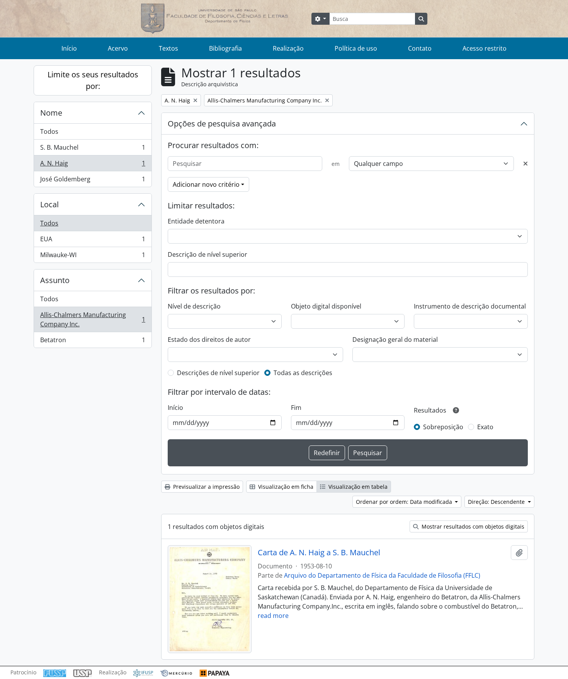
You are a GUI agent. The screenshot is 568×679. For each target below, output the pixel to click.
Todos (49, 131)
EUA (92, 241)
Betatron (92, 342)
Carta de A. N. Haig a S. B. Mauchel (319, 552)
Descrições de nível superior (218, 373)
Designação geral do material (395, 339)
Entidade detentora (196, 221)
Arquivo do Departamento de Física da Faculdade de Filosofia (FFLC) (382, 575)
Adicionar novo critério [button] (206, 184)
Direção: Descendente (497, 501)
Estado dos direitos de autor (209, 339)
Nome (51, 112)
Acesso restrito (485, 48)
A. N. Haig (92, 165)
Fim (296, 407)
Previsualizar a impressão (206, 486)
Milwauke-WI (92, 257)
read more (273, 615)
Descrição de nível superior (207, 254)
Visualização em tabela (357, 486)
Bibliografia (225, 48)
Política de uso (356, 48)
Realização (288, 48)
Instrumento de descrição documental (470, 306)
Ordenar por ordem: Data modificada (405, 501)
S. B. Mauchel (92, 149)
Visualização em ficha (285, 486)
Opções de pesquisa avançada (222, 123)
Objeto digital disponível (326, 306)
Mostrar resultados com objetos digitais (472, 526)
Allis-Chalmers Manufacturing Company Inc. (92, 319)
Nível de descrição (194, 306)
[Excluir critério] (525, 163)
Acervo (118, 48)
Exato (485, 427)
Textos (168, 48)
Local (49, 204)
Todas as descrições (303, 373)
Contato (420, 48)
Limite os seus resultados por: (93, 80)
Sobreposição (443, 427)
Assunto (55, 280)
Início (69, 48)
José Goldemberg (92, 181)
